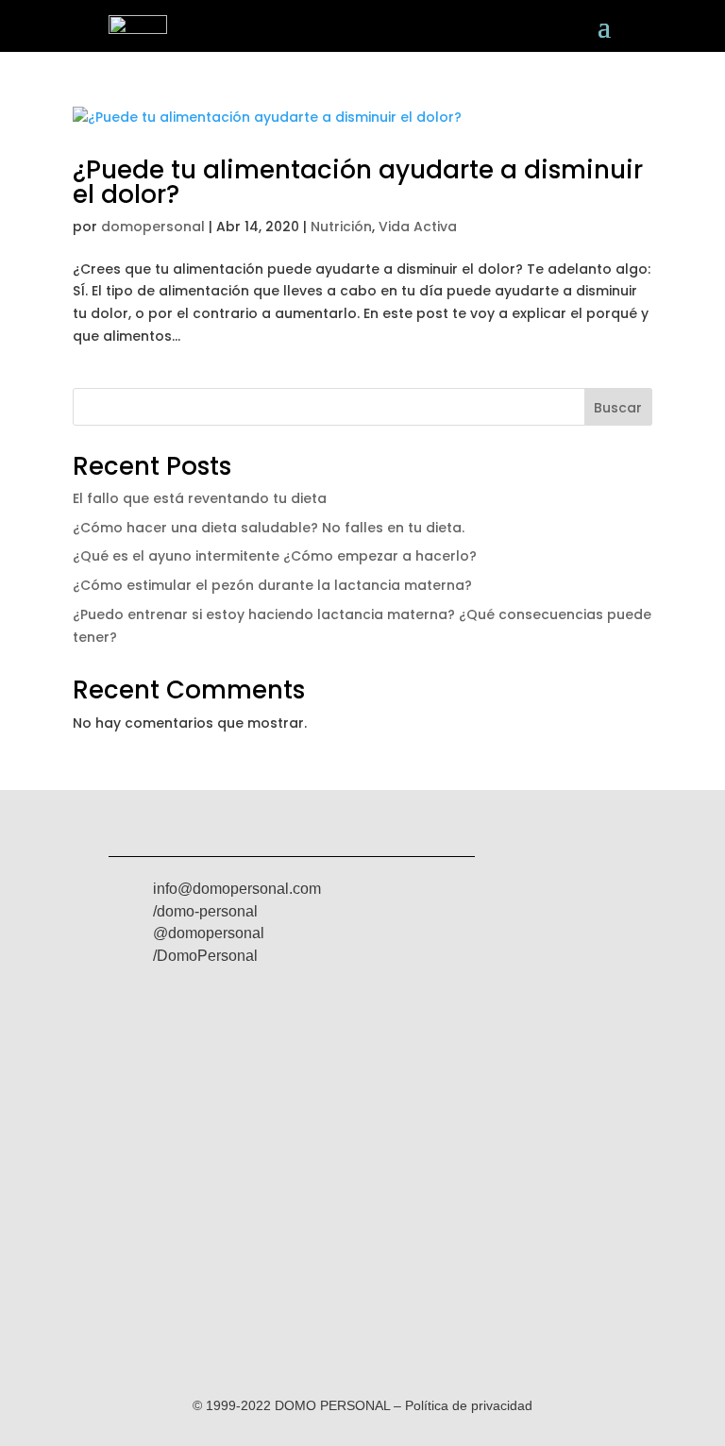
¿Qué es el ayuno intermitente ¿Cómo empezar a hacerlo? (275, 555)
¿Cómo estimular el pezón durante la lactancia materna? (272, 585)
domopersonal (153, 226)
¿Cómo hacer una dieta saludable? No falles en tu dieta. (268, 527)
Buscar (618, 407)
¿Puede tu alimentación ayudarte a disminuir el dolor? (358, 182)
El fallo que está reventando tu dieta (200, 498)
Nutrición (341, 226)
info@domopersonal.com (237, 889)
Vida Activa (418, 226)
